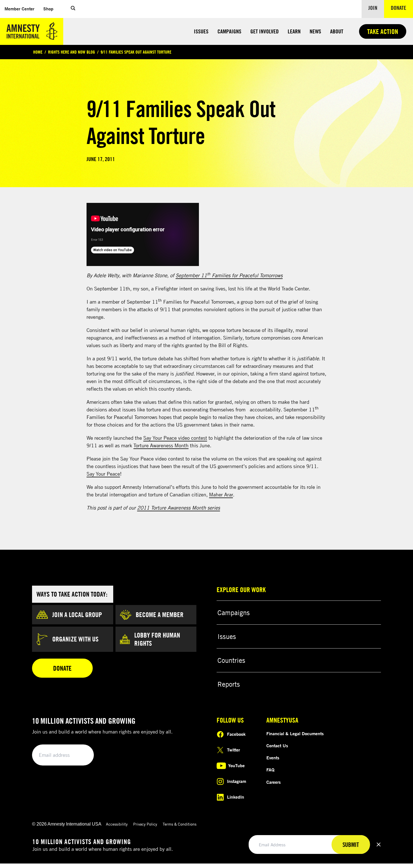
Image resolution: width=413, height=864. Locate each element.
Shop (50, 9)
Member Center (21, 9)
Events (272, 757)
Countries (231, 660)
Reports (228, 684)
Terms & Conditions (179, 824)
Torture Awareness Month (161, 445)
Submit (80, 755)
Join (372, 7)
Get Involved (264, 31)
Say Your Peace (103, 474)
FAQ (270, 770)
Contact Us (277, 745)
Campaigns (229, 31)
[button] (73, 9)
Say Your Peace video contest (175, 438)
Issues (201, 31)
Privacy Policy (145, 824)
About (336, 31)
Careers (273, 782)
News (315, 31)
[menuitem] (19, 9)
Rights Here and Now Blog (71, 52)
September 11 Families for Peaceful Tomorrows (229, 275)
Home (37, 52)
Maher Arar (221, 494)
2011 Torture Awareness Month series (178, 508)
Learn (294, 31)
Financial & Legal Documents (295, 733)
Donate (402, 7)
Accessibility (117, 824)
